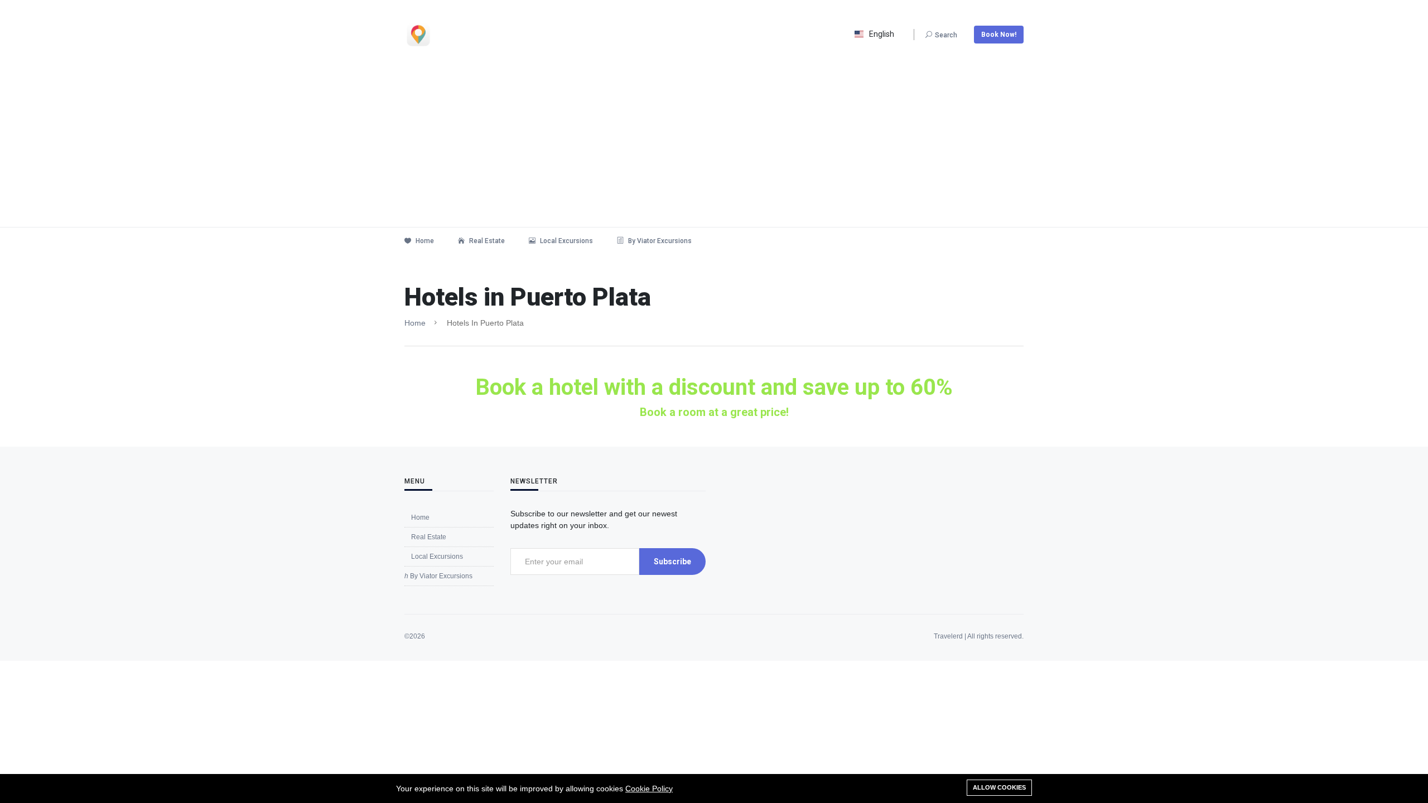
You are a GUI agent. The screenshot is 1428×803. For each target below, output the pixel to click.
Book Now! (998, 34)
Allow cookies (999, 787)
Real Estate (486, 241)
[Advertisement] (714, 143)
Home (424, 241)
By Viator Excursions (659, 241)
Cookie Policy (649, 788)
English (881, 34)
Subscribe (672, 561)
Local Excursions (565, 241)
